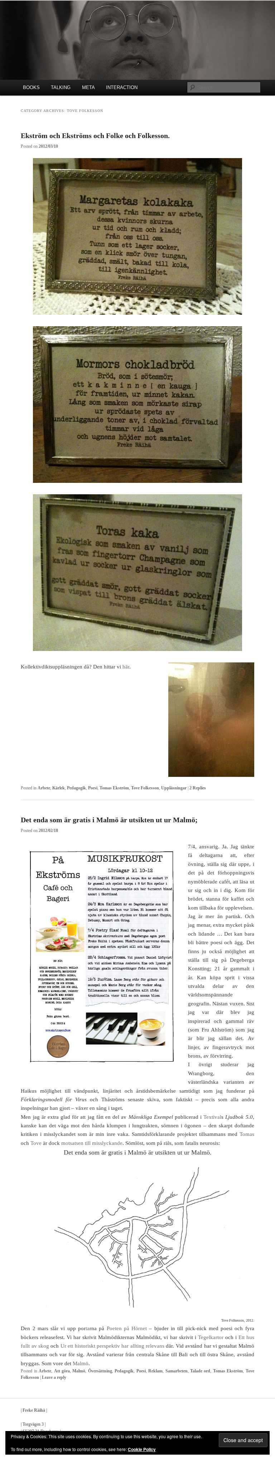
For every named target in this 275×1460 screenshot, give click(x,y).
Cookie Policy (142, 1449)
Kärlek (58, 787)
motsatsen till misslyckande (91, 1143)
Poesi (92, 787)
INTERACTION (122, 87)
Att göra (62, 1370)
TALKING (61, 87)
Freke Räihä (34, 1410)
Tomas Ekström (114, 787)
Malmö (80, 1363)
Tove (36, 1143)
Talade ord (200, 1370)
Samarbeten (176, 1370)
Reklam (155, 1370)
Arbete (44, 787)
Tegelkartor (210, 1337)
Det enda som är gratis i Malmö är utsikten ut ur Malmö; (109, 820)
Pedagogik (76, 787)
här (125, 667)
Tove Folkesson (145, 787)
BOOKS (31, 87)
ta (88, 1328)
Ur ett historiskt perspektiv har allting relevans (112, 1346)
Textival (212, 1117)
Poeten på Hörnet (127, 1328)
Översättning (100, 1370)
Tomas (247, 1134)
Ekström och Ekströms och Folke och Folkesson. (95, 135)
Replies (197, 787)
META (88, 87)
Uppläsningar (174, 787)
